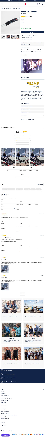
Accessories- (8, 8)
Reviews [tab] (5, 184)
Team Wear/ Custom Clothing (6, 398)
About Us (3, 391)
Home (2, 8)
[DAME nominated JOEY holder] (32, 66)
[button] (42, 4)
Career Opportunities (5, 395)
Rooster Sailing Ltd (7, 433)
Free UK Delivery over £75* (20, 0)
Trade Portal (3, 402)
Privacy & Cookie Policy (5, 413)
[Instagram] (4, 431)
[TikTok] (9, 431)
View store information (26, 39)
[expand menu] (2, 4)
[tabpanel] (22, 242)
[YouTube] (6, 431)
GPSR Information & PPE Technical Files (9, 415)
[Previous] (5, 22)
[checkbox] (33, 189)
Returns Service (4, 409)
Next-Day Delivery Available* (31, 0)
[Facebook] (1, 431)
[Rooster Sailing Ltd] (22, 4)
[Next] (15, 22)
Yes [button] (2, 199)
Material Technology (5, 418)
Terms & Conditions (5, 411)
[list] (10, 22)
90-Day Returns (11, 0)
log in (29, 44)
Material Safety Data (5, 416)
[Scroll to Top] (43, 434)
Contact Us (3, 408)
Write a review (40, 184)
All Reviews (3, 393)
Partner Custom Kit (4, 400)
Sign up (25, 44)
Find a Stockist (4, 397)
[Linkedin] (11, 431)
